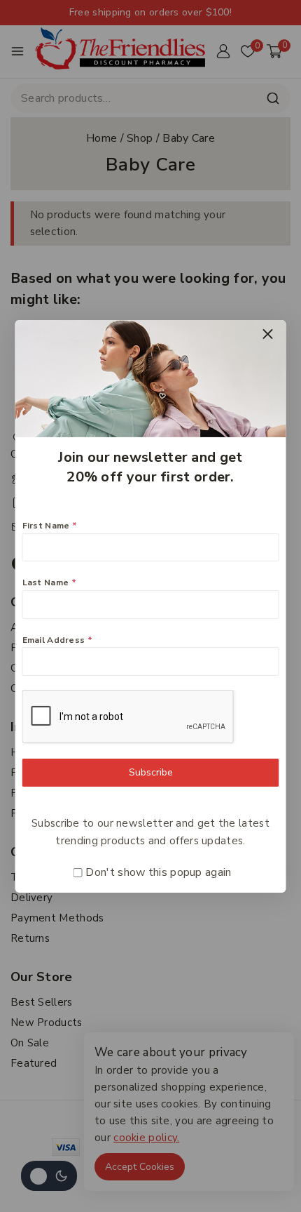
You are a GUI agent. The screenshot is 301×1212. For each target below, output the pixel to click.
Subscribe (151, 772)
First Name (50, 525)
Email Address (57, 640)
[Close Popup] (268, 334)
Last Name (49, 582)
